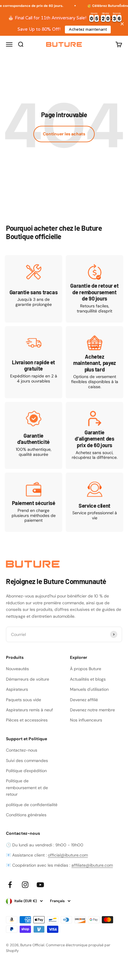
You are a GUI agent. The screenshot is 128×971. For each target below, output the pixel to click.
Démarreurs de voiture (27, 679)
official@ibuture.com (68, 855)
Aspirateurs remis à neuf (29, 710)
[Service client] (94, 502)
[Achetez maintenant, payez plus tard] (94, 362)
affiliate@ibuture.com (92, 865)
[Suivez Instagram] (25, 885)
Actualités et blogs (88, 679)
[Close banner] (122, 24)
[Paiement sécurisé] (33, 502)
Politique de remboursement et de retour (27, 787)
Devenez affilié (84, 699)
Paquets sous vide (23, 699)
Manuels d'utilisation (89, 689)
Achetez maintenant (88, 29)
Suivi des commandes (27, 760)
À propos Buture (85, 668)
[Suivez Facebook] (10, 885)
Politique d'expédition (26, 770)
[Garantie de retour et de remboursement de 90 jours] (94, 288)
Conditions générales (26, 814)
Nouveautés (17, 668)
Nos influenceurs (86, 720)
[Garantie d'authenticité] (33, 435)
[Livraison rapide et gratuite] (33, 362)
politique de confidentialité (31, 804)
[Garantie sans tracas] (33, 288)
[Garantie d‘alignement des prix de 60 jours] (94, 435)
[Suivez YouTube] (40, 885)
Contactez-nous (21, 750)
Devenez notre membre (92, 710)
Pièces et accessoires (27, 720)
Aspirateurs (17, 689)
